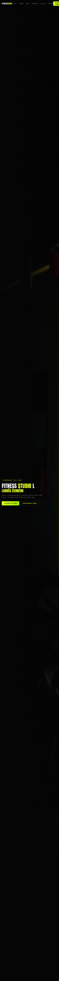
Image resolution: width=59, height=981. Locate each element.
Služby (14, 3)
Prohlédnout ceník (30, 503)
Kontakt (50, 3)
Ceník (27, 3)
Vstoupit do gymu (10, 503)
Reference (35, 3)
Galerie (43, 3)
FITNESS (7, 3)
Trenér (21, 3)
